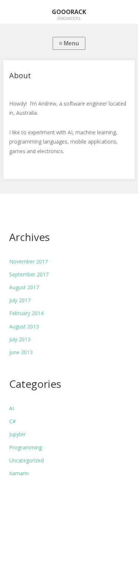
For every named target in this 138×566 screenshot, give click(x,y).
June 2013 (21, 352)
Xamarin (19, 473)
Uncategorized (26, 460)
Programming (25, 447)
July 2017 (20, 300)
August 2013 (24, 326)
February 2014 (26, 313)
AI (11, 408)
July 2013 (20, 339)
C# (12, 421)
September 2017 (29, 274)
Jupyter (17, 434)
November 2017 (28, 261)
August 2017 (24, 287)
